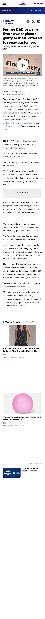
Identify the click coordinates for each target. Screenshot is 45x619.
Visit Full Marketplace (34, 322)
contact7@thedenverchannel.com (18, 122)
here (5, 129)
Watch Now (38, 3)
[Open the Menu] (4, 4)
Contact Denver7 (8, 22)
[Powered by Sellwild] (38, 464)
